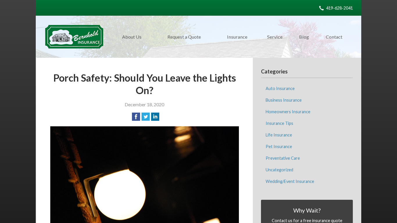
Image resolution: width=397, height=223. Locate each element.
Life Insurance (279, 134)
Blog (304, 36)
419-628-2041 (339, 8)
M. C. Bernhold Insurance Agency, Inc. (74, 36)
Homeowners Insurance (288, 111)
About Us (132, 36)
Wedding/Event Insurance (290, 181)
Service (274, 36)
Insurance (237, 36)
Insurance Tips (279, 123)
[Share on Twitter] (146, 117)
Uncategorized (279, 169)
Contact (334, 36)
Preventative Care (283, 158)
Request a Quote (184, 36)
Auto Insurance (280, 88)
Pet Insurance (279, 146)
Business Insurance (284, 100)
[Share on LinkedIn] (155, 117)
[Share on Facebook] (136, 117)
